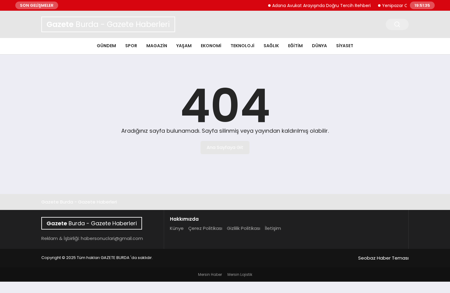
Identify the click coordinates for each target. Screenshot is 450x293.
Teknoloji (242, 46)
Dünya (319, 46)
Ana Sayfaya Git (225, 147)
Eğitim (295, 46)
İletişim (273, 228)
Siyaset (344, 46)
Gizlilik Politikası (243, 228)
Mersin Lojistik (239, 274)
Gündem (106, 46)
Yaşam (184, 46)
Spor (131, 46)
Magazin (156, 46)
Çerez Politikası (205, 228)
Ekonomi (211, 46)
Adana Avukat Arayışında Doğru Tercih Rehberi (318, 5)
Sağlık (271, 46)
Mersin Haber (210, 274)
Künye (177, 228)
